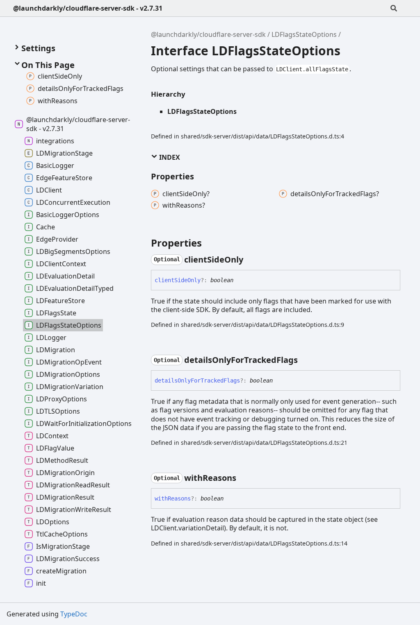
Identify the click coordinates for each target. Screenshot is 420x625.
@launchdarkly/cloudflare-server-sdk (208, 34)
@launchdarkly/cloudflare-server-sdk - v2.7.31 (87, 8)
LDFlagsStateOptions (304, 34)
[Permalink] (251, 260)
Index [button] (169, 157)
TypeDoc (73, 613)
